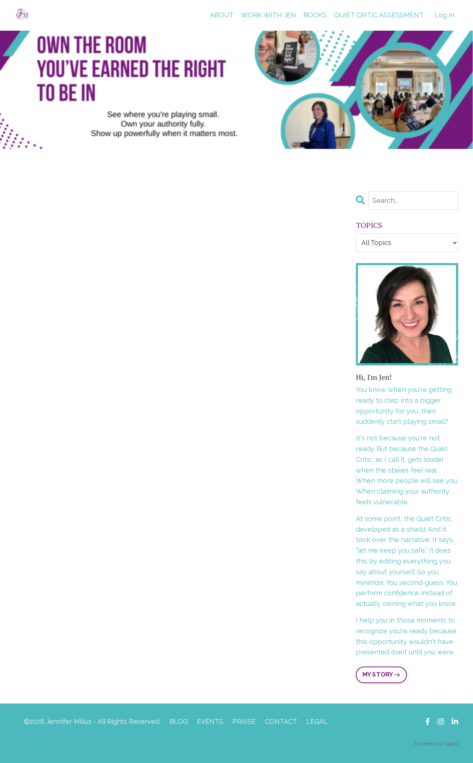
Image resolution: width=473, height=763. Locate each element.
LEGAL (317, 721)
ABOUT (222, 15)
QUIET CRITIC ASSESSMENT (378, 15)
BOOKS (315, 15)
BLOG (179, 721)
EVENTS (210, 721)
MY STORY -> (382, 674)
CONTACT (281, 721)
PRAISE (244, 721)
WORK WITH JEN (268, 15)
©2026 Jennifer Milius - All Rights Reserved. (92, 721)
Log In (445, 15)
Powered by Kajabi (436, 744)
